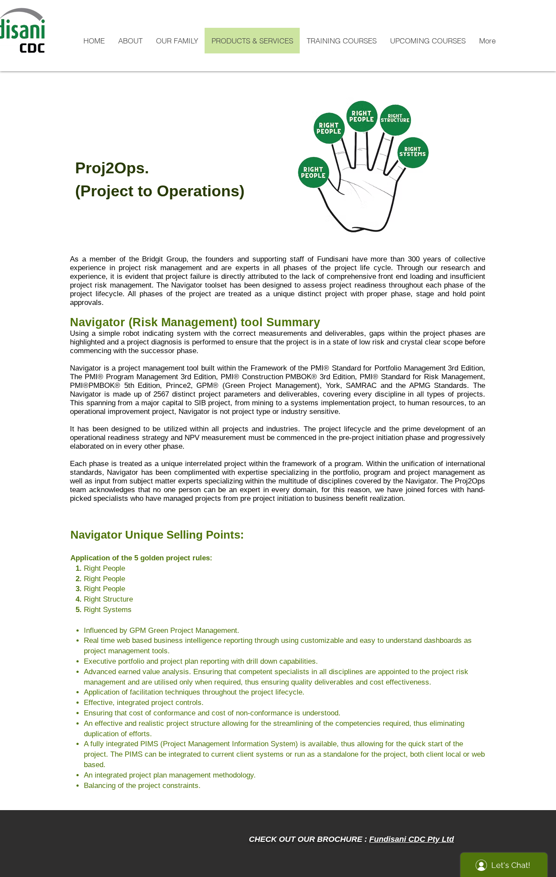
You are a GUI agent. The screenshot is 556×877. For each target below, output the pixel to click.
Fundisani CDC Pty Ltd (411, 839)
